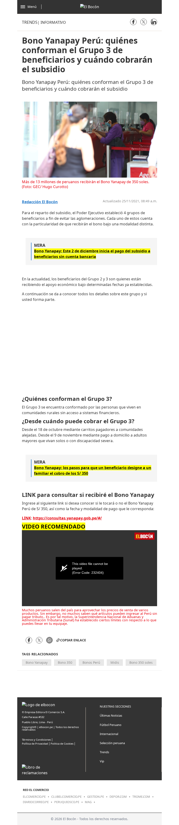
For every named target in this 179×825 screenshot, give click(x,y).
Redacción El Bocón (40, 201)
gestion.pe (95, 796)
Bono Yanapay (37, 662)
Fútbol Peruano (110, 725)
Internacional (109, 734)
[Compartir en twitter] (143, 22)
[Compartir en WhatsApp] (49, 640)
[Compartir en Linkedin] (154, 22)
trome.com (141, 796)
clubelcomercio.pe (66, 796)
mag (88, 802)
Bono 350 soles (141, 662)
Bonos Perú (91, 662)
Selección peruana (112, 743)
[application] (89, 568)
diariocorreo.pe (36, 802)
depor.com (118, 796)
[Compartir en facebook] (133, 22)
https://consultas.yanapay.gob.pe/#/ (67, 518)
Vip (102, 761)
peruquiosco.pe (66, 802)
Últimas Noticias (111, 715)
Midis (114, 662)
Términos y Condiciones (36, 739)
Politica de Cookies (62, 743)
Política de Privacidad (35, 743)
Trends (30, 22)
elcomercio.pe (34, 796)
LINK (26, 518)
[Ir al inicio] (89, 7)
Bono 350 (65, 662)
